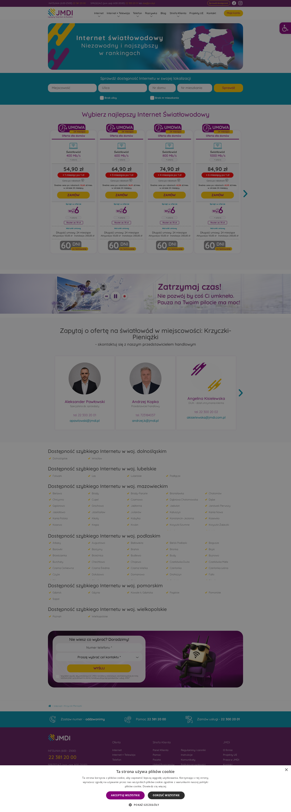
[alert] (145, 406)
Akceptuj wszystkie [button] (125, 795)
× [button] (286, 769)
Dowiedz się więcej (154, 786)
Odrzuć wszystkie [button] (166, 795)
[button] (145, 805)
